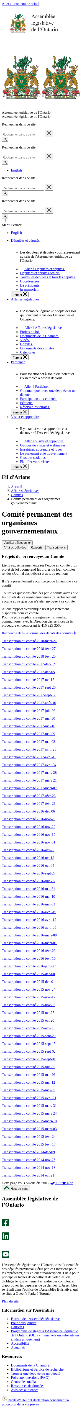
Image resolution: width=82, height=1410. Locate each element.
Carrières (17, 1327)
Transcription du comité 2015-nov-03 (28, 1005)
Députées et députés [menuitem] (25, 240)
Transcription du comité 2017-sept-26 (29, 687)
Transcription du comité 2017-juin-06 (28, 711)
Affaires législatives (25, 491)
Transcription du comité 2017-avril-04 (29, 765)
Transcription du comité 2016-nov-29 (28, 819)
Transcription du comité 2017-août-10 (29, 703)
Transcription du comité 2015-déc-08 (28, 974)
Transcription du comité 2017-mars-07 (29, 788)
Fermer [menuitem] (18, 295)
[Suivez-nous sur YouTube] (5, 1257)
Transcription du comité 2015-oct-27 (28, 1013)
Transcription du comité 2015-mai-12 (28, 1082)
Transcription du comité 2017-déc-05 (28, 672)
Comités (17, 495)
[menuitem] (43, 269)
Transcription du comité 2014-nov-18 (28, 1167)
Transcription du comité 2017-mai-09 (28, 734)
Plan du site (10, 1301)
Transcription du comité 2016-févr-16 (29, 958)
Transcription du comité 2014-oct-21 (28, 1175)
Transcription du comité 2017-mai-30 (28, 718)
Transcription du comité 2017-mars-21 (29, 780)
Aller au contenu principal (20, 4)
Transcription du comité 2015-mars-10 (29, 1121)
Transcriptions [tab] (56, 547)
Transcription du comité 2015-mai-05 (28, 1090)
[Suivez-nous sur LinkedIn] (5, 1239)
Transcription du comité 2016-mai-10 (28, 896)
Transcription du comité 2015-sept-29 (29, 1036)
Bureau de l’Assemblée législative (35, 1319)
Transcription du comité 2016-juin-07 (28, 881)
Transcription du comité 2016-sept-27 (29, 873)
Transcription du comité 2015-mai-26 (28, 1075)
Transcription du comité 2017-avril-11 (29, 757)
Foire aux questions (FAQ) (30, 1377)
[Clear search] (49, 133)
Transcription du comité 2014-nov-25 (28, 1160)
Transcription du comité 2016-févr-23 (29, 951)
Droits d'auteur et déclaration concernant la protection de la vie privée (35, 1402)
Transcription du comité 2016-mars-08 (29, 935)
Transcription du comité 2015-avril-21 (29, 1098)
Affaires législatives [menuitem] (25, 299)
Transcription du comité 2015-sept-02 (29, 1051)
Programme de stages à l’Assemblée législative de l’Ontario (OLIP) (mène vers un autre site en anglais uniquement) (45, 1335)
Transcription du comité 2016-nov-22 (28, 827)
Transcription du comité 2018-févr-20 (29, 656)
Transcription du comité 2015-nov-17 (28, 997)
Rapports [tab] (37, 547)
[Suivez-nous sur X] (4, 1230)
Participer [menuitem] (18, 362)
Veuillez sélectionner (17, 542)
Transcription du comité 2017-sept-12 (29, 695)
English (16, 170)
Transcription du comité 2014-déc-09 (28, 1152)
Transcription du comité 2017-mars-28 (29, 772)
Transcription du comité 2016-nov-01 (28, 842)
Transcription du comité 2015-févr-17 (29, 1144)
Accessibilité (20, 1343)
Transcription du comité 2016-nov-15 (28, 834)
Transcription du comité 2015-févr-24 (29, 1136)
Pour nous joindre (23, 1323)
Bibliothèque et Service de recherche (37, 1369)
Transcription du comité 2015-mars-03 (29, 1129)
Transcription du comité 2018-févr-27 (29, 649)
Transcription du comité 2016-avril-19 (29, 912)
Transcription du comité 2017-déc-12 (28, 664)
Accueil (16, 487)
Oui (58, 1183)
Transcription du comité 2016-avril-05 (29, 927)
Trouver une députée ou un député (35, 1373)
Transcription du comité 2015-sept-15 (29, 1044)
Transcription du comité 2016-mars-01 (29, 943)
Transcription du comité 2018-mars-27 (29, 641)
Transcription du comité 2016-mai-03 (28, 904)
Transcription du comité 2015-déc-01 (28, 982)
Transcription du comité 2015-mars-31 (29, 1105)
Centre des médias (24, 1382)
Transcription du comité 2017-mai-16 (28, 726)
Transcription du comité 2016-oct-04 (28, 865)
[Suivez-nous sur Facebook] (5, 1225)
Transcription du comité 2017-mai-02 (28, 741)
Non (69, 1183)
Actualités (18, 1347)
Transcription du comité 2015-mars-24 (29, 1113)
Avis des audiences (24, 1390)
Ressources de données (27, 1386)
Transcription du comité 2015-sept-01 (29, 1059)
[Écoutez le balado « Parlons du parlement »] (4, 1244)
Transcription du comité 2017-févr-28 (29, 796)
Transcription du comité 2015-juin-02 (28, 1067)
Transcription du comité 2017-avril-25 (29, 749)
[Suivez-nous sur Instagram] (4, 1217)
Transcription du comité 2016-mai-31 (28, 889)
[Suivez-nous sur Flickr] (4, 1249)
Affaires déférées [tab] (15, 547)
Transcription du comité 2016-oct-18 (28, 858)
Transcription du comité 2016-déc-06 (28, 811)
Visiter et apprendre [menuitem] (25, 417)
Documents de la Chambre (30, 1365)
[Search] (5, 139)
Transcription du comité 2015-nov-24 (28, 989)
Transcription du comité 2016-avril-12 (29, 920)
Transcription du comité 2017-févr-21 (29, 803)
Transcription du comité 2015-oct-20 (28, 1020)
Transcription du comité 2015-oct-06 (28, 1028)
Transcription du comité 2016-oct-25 (28, 850)
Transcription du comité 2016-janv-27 (29, 966)
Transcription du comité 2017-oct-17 (28, 680)
